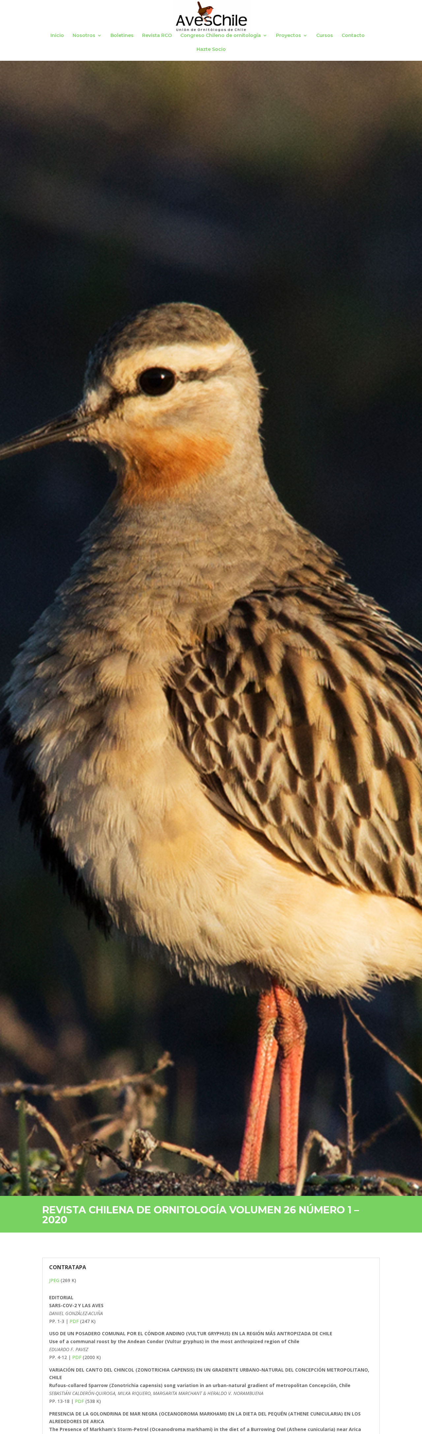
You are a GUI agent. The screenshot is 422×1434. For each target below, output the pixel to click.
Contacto (353, 35)
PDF (75, 1321)
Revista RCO (157, 35)
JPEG (55, 1280)
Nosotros (84, 35)
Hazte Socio (211, 49)
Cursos (324, 35)
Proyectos (288, 35)
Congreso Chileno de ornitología (220, 35)
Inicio (57, 35)
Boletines (122, 35)
